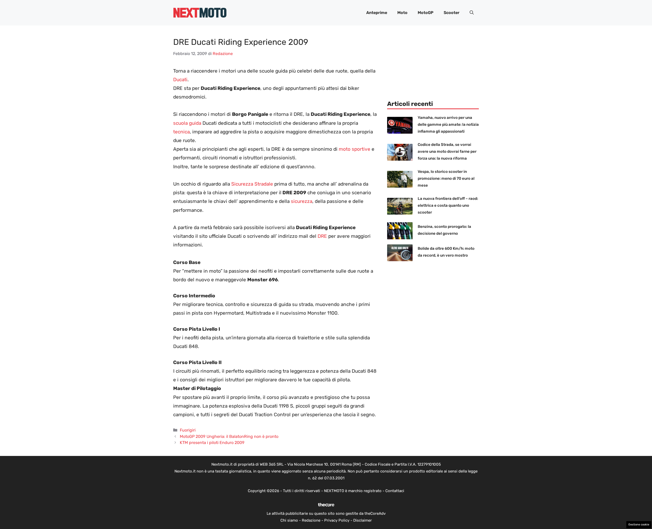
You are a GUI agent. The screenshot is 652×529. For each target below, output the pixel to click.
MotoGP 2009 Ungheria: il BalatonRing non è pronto (229, 436)
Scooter (451, 12)
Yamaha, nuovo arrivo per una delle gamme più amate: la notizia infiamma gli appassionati (448, 124)
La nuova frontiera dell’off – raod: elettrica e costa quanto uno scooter (448, 205)
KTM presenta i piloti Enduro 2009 (212, 442)
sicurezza (301, 201)
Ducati (180, 79)
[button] (472, 12)
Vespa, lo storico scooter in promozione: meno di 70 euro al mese (446, 178)
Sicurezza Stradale (252, 184)
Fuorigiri (188, 430)
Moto (402, 12)
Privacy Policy (336, 520)
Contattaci (394, 491)
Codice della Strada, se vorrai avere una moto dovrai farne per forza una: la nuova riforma (447, 151)
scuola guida (187, 123)
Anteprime (376, 12)
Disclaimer (362, 520)
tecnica (181, 132)
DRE (323, 236)
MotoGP (425, 12)
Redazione (311, 520)
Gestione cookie (638, 524)
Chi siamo (289, 520)
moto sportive (354, 149)
